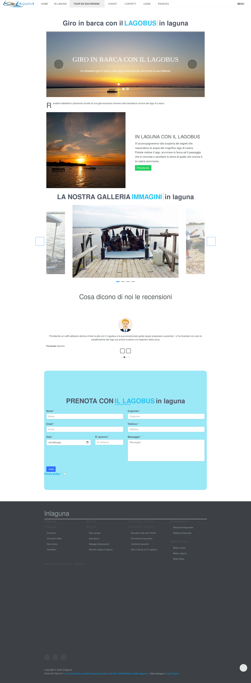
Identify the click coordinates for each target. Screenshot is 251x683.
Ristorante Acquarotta (183, 530)
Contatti (130, 3)
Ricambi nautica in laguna (101, 552)
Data (49, 440)
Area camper (95, 536)
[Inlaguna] (18, 4)
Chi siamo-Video (54, 541)
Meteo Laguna (180, 556)
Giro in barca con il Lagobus (144, 552)
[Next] (128, 354)
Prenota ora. (143, 167)
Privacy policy (52, 477)
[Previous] (122, 354)
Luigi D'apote (172, 677)
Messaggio (134, 440)
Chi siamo (51, 536)
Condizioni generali (140, 547)
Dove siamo (52, 547)
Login (147, 3)
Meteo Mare (178, 562)
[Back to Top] (243, 668)
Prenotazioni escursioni (141, 541)
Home (44, 3)
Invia (51, 472)
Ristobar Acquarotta (182, 536)
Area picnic (94, 541)
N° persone (102, 440)
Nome (50, 414)
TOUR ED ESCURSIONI (86, 3)
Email (50, 427)
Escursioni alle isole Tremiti (143, 536)
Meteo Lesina (179, 551)
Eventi (112, 3)
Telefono (133, 427)
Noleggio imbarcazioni (99, 547)
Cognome (134, 414)
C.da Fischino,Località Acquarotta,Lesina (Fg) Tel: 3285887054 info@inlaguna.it (107, 677)
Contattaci (51, 552)
